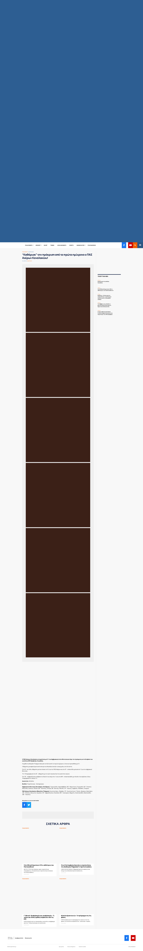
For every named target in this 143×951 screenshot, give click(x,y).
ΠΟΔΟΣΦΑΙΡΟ (28, 245)
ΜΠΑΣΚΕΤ (38, 245)
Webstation (133, 946)
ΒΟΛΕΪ (45, 245)
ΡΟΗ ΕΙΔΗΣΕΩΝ (92, 245)
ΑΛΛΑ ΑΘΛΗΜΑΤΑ (61, 245)
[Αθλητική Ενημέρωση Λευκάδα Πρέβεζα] (1, 245)
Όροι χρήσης (61, 946)
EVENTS (71, 245)
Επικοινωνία (28, 938)
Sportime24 (29, 261)
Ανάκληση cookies (82, 946)
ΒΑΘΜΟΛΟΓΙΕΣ (81, 245)
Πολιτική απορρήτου (71, 946)
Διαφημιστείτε (19, 938)
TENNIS (52, 245)
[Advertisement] (58, 746)
